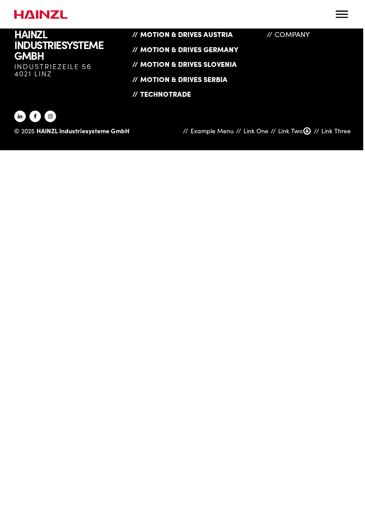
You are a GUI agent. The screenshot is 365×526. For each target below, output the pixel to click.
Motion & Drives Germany (189, 49)
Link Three (336, 131)
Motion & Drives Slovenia (188, 64)
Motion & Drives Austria (186, 34)
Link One (255, 131)
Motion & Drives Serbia (183, 79)
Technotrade (165, 94)
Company (292, 34)
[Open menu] (342, 14)
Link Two (290, 131)
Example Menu (212, 131)
